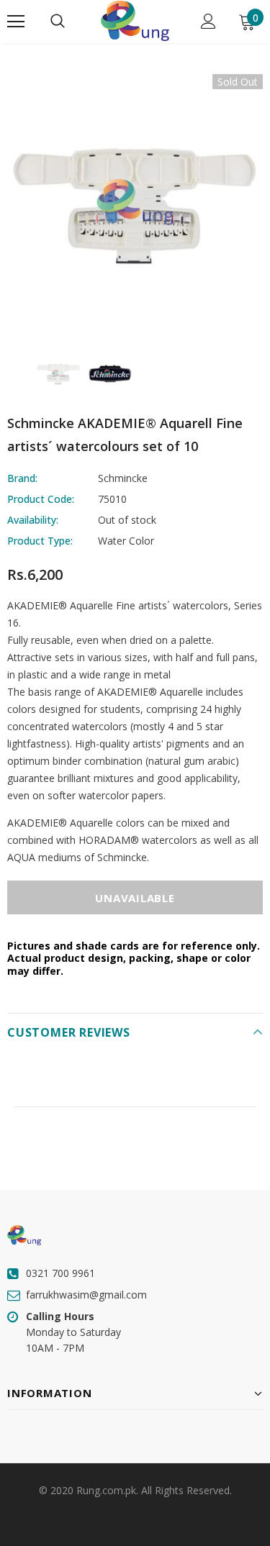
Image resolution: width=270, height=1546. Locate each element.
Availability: (32, 520)
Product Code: (40, 499)
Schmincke (123, 478)
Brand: (22, 478)
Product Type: (40, 540)
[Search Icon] (57, 21)
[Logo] (134, 21)
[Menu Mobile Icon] (15, 21)
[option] (135, 201)
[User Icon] (208, 21)
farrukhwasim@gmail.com (86, 1294)
